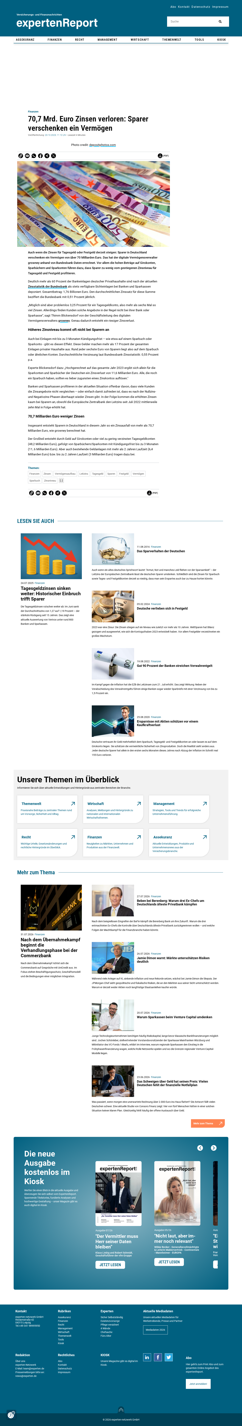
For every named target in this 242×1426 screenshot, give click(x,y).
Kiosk (104, 1364)
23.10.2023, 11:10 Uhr (55, 135)
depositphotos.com (102, 145)
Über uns (20, 1361)
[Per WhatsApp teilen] (33, 155)
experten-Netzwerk (25, 1364)
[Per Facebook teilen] (40, 155)
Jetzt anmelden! (198, 1383)
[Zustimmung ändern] (11, 1414)
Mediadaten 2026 (155, 1329)
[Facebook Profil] (158, 1357)
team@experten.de (33, 1368)
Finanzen (33, 111)
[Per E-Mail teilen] (20, 155)
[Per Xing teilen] (47, 155)
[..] (61, 480)
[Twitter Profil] (169, 1357)
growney (64, 320)
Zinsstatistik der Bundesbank (47, 286)
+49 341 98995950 (29, 1325)
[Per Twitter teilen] (53, 155)
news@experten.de (25, 1376)
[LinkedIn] (147, 1357)
